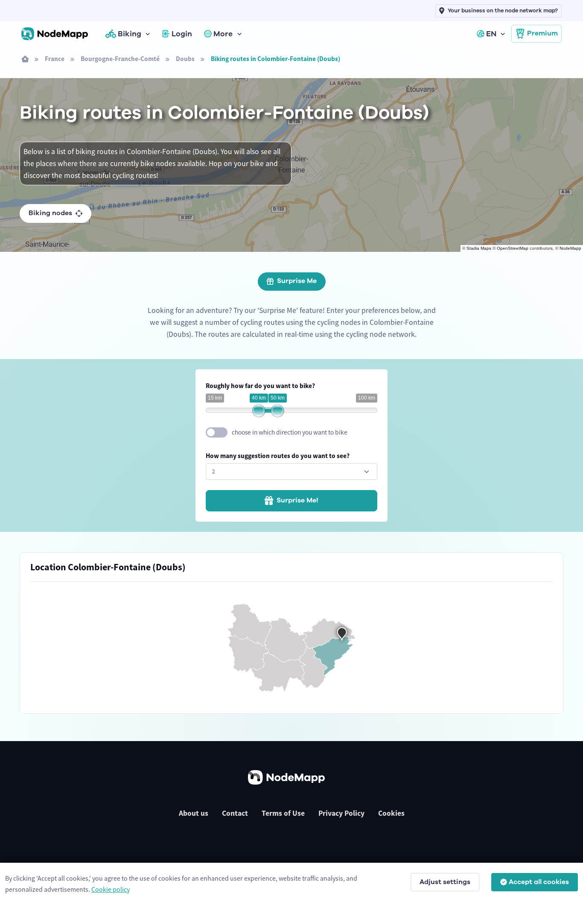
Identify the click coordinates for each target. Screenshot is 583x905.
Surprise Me (297, 281)
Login (182, 34)
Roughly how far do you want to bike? (260, 386)
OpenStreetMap (512, 248)
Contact (235, 813)
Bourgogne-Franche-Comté (120, 59)
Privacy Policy (341, 813)
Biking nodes (50, 213)
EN (491, 34)
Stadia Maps (478, 248)
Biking (129, 34)
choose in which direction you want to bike (289, 432)
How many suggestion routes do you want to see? (278, 456)
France (54, 59)
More (223, 34)
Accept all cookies (539, 882)
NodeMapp (570, 248)
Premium (542, 33)
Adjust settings (445, 882)
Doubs (185, 59)
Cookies (391, 813)
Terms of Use (283, 813)
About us (193, 813)
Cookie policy (110, 889)
